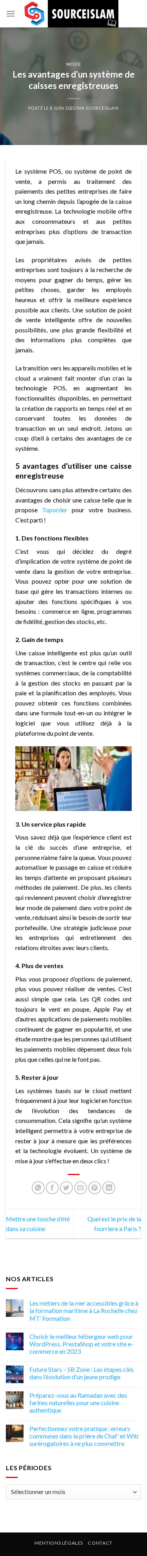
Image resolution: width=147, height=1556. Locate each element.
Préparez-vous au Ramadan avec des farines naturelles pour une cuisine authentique (78, 1402)
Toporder (54, 509)
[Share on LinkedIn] (108, 1187)
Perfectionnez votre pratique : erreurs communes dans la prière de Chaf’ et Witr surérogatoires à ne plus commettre (84, 1436)
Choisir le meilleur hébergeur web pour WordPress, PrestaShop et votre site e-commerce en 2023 (81, 1344)
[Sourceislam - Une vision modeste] (70, 13)
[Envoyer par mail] (80, 1187)
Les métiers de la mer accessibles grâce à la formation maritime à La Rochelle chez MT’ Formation (83, 1310)
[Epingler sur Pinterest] (94, 1187)
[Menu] (10, 13)
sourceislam (102, 108)
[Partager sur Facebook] (52, 1187)
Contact (100, 1543)
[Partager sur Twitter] (66, 1187)
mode (73, 64)
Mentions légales (58, 1543)
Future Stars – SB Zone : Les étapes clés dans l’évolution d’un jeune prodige (81, 1373)
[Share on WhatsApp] (38, 1187)
